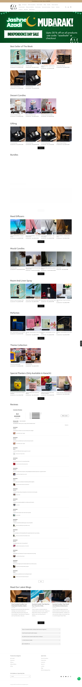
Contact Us (43, 662)
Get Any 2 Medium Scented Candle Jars (32, 176)
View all (41, 147)
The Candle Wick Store (19, 684)
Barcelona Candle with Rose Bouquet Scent (64, 204)
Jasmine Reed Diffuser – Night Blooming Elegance (47, 66)
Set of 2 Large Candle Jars (61, 65)
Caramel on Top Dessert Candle (15, 114)
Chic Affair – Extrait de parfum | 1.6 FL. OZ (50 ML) (33, 333)
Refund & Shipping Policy (45, 670)
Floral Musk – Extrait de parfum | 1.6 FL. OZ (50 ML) (48, 333)
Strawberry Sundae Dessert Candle (46, 114)
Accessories (12, 660)
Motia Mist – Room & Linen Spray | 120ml (17, 65)
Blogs (42, 668)
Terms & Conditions (44, 658)
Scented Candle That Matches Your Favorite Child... (40, 605)
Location (42, 666)
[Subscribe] (29, 676)
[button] (66, 7)
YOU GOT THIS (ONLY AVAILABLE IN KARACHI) (64, 392)
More (41, 581)
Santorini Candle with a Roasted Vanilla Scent (33, 204)
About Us (42, 664)
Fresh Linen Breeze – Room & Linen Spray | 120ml (63, 301)
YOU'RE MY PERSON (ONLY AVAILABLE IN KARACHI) (32, 393)
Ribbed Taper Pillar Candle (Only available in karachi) (48, 268)
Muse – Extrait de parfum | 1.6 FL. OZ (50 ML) (17, 332)
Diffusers (11, 662)
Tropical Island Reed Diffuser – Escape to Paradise (17, 236)
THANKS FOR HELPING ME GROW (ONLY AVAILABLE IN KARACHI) (47, 393)
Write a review (64, 415)
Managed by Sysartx (25, 684)
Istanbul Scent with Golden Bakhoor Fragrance (16, 205)
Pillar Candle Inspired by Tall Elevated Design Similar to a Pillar (33, 268)
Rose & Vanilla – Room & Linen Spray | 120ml (48, 300)
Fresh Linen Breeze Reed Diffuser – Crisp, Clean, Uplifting (47, 236)
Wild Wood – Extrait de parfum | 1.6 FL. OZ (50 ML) (64, 333)
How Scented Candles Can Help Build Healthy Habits (19, 605)
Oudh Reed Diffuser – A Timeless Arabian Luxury (63, 236)
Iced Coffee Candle (29, 65)
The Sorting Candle (29, 364)
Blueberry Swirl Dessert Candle (31, 114)
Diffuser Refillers (13, 664)
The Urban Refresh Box (29, 86)
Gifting (11, 666)
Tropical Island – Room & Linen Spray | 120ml (33, 300)
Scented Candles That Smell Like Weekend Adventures (60, 605)
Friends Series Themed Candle (15, 364)
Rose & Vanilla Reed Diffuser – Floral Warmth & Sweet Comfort (33, 236)
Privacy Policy (43, 660)
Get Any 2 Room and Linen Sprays (15, 176)
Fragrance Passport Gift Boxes (15, 86)
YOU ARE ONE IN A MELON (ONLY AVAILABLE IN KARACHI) (17, 393)
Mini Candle (12, 658)
